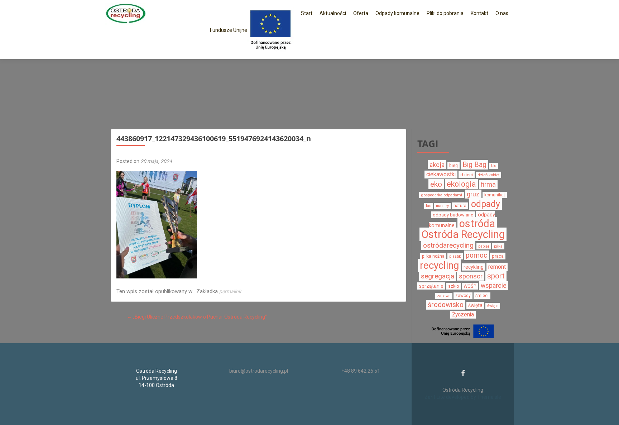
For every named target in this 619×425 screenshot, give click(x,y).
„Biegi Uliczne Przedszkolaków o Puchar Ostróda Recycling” (197, 317)
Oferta (360, 13)
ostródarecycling (448, 245)
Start (306, 13)
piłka (498, 246)
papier (483, 246)
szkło (453, 286)
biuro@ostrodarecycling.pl (258, 371)
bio (493, 165)
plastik (455, 256)
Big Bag (474, 165)
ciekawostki (441, 174)
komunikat (494, 194)
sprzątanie (431, 286)
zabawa (444, 295)
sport (496, 276)
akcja (437, 164)
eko (436, 184)
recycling (439, 265)
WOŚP (470, 286)
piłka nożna (433, 256)
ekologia (461, 184)
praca (498, 256)
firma (488, 184)
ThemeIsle (489, 397)
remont (497, 266)
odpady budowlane (453, 215)
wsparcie (494, 285)
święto (492, 306)
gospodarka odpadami (441, 194)
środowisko (446, 305)
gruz (473, 194)
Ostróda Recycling (463, 234)
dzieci (466, 174)
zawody (463, 295)
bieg (453, 165)
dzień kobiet (488, 174)
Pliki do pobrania (445, 13)
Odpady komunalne (397, 13)
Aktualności (333, 13)
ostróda (477, 224)
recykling (474, 267)
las (428, 206)
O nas (501, 13)
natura (460, 205)
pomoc (476, 255)
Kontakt (479, 13)
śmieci (482, 295)
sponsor (471, 276)
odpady (485, 204)
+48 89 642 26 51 (360, 371)
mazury (442, 206)
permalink (230, 291)
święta (475, 305)
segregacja (437, 276)
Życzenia (463, 314)
